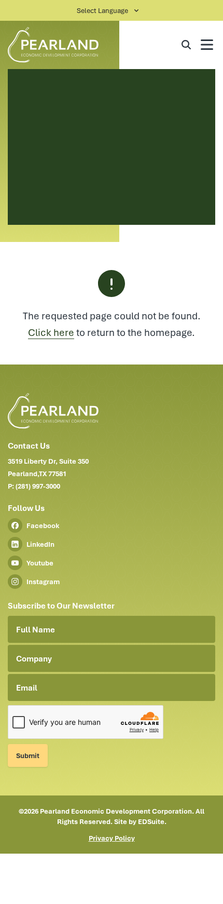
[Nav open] (207, 44)
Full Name (35, 629)
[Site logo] (62, 45)
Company (34, 658)
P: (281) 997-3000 (34, 486)
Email (26, 687)
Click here (51, 332)
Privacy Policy (112, 838)
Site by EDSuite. (140, 821)
